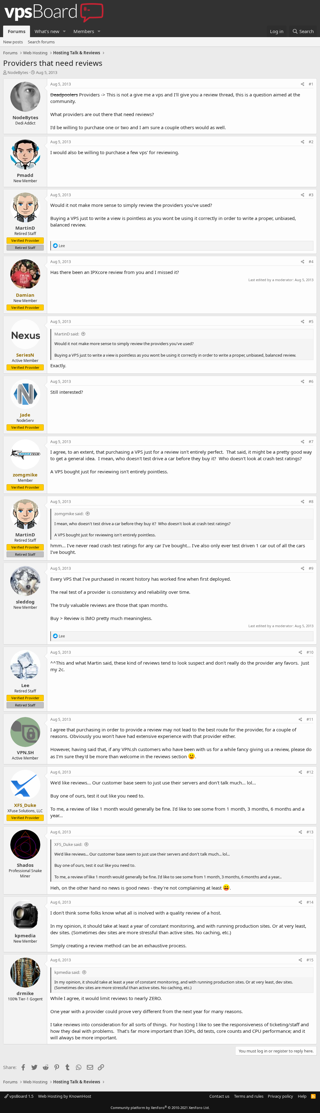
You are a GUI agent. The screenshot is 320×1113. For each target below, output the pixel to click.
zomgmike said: (68, 513)
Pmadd (25, 175)
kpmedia (25, 935)
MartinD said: (66, 334)
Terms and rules (248, 1096)
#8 (311, 501)
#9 (311, 568)
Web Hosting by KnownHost (64, 1096)
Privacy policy (280, 1096)
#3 (311, 195)
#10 (310, 652)
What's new (47, 31)
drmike (25, 993)
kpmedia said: (67, 972)
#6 (311, 381)
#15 (310, 960)
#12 (310, 772)
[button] (64, 31)
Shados (25, 865)
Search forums (41, 42)
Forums (16, 31)
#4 (311, 261)
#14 (310, 902)
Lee (25, 685)
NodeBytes (18, 72)
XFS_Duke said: (68, 844)
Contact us (219, 1096)
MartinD (25, 228)
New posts (13, 42)
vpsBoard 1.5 (20, 1096)
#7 (311, 441)
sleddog (25, 601)
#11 (310, 719)
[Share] (303, 84)
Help (302, 1096)
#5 (311, 321)
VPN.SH (25, 752)
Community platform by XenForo (160, 1107)
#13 (310, 832)
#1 (311, 84)
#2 (311, 141)
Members (83, 31)
